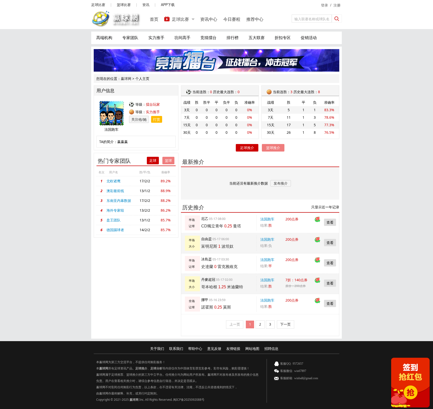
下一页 (285, 324)
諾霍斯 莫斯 (216, 307)
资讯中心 (208, 19)
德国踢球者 (115, 229)
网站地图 (252, 348)
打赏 (156, 119)
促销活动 (309, 37)
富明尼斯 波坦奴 (217, 246)
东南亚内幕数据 (118, 200)
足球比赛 (98, 4)
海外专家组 (115, 210)
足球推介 (247, 147)
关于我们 (157, 348)
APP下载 (168, 4)
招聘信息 (271, 348)
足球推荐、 (118, 374)
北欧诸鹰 (113, 181)
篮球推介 (273, 147)
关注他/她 (139, 119)
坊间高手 (182, 37)
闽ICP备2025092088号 (188, 399)
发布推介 (281, 183)
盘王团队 (113, 220)
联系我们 (176, 348)
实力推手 (156, 37)
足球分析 (156, 368)
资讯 (145, 4)
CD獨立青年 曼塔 (221, 226)
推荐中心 (254, 19)
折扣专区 (283, 37)
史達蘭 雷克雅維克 (219, 266)
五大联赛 (257, 37)
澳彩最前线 (115, 190)
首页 (154, 19)
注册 (337, 5)
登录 (324, 5)
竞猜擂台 (208, 37)
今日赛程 (231, 19)
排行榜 (233, 37)
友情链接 (233, 348)
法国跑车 (267, 219)
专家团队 (130, 37)
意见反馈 (214, 348)
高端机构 (104, 37)
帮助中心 (195, 348)
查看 (330, 222)
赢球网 (126, 78)
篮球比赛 (124, 4)
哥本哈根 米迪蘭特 (222, 287)
